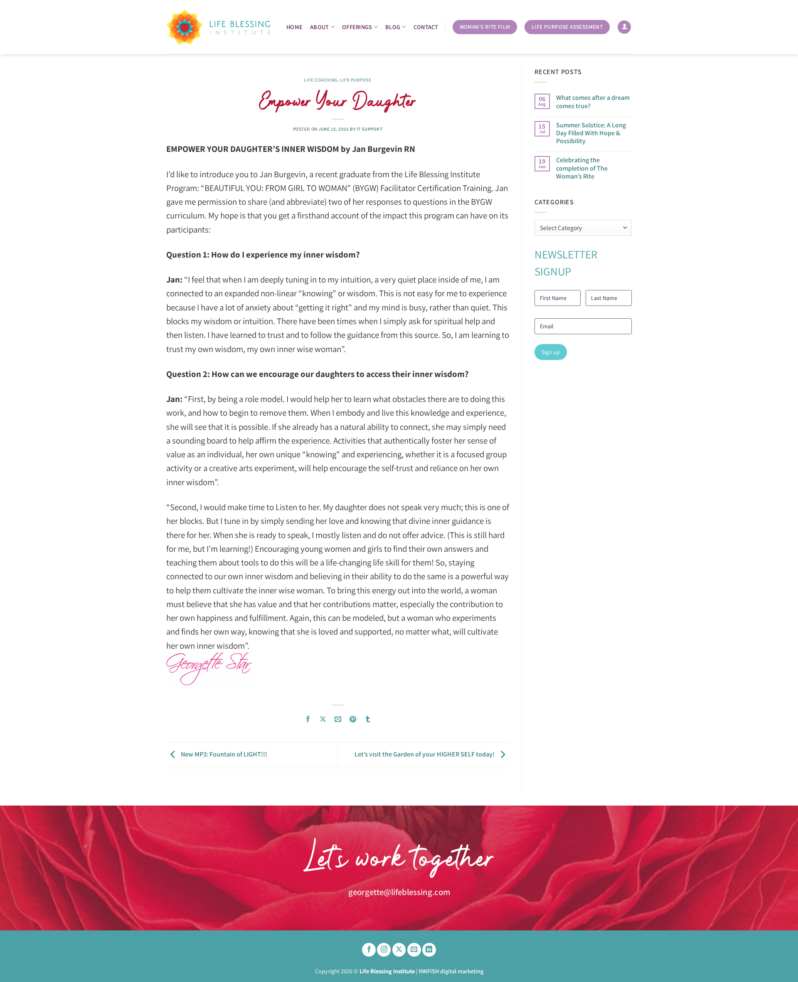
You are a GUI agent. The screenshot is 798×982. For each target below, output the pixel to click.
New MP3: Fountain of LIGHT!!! (223, 754)
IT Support (370, 129)
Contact (426, 27)
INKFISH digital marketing (451, 971)
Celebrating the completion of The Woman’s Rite (582, 168)
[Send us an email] (414, 950)
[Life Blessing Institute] (218, 27)
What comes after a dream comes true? (593, 101)
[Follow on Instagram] (384, 950)
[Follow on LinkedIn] (429, 950)
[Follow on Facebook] (369, 950)
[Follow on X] (399, 950)
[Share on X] (323, 719)
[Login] (624, 27)
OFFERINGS (357, 27)
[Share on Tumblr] (368, 719)
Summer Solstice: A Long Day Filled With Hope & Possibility (591, 133)
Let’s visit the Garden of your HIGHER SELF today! (425, 754)
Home (294, 27)
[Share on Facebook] (308, 719)
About (319, 27)
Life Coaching (320, 80)
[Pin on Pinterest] (353, 719)
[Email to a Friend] (338, 719)
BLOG (392, 27)
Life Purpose (356, 80)
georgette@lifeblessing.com (399, 892)
